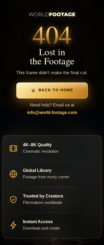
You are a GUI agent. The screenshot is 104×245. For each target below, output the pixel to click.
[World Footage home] (52, 14)
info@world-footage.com (52, 112)
